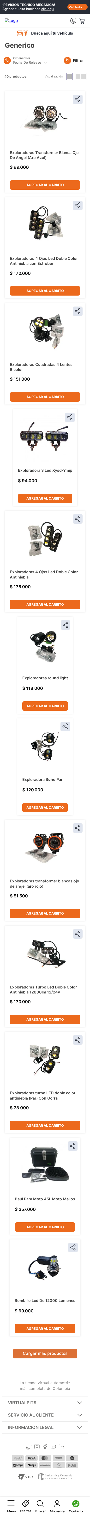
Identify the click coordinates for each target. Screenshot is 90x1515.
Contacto (76, 1511)
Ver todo (75, 7)
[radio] (69, 76)
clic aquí (47, 9)
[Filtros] (65, 60)
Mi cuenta (57, 1511)
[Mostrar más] (45, 1353)
